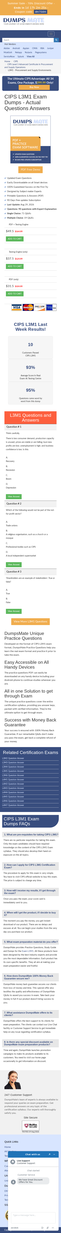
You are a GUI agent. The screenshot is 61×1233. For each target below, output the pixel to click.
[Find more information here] (33, 1191)
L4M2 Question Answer (13, 784)
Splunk (21, 57)
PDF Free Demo (30, 169)
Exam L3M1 (28, 951)
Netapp (18, 53)
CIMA (34, 48)
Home (7, 62)
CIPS (16, 62)
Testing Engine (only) (18, 252)
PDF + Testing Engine (18, 225)
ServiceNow (9, 57)
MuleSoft (8, 53)
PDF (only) (14, 280)
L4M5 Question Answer (13, 797)
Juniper (50, 48)
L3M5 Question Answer (13, 771)
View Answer (14, 497)
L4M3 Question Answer (13, 788)
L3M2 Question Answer (13, 758)
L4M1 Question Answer (13, 780)
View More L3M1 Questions (30, 621)
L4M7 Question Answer (13, 805)
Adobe (7, 48)
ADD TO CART (15, 239)
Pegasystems (41, 53)
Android (16, 48)
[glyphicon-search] (56, 40)
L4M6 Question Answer (13, 801)
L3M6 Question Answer (13, 775)
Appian (26, 48)
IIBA (42, 48)
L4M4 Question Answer (13, 793)
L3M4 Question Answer (13, 767)
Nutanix (28, 53)
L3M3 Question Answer (13, 763)
